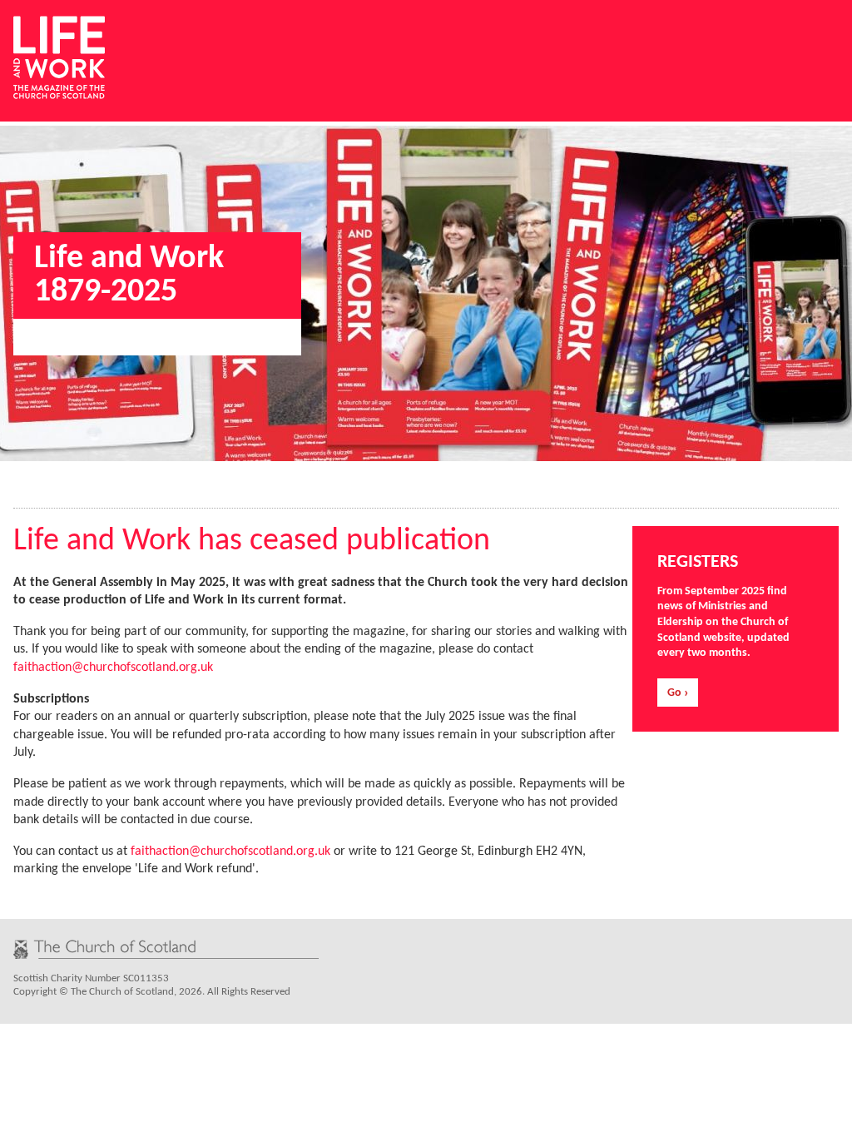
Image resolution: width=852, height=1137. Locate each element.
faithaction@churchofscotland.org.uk (113, 667)
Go (674, 693)
